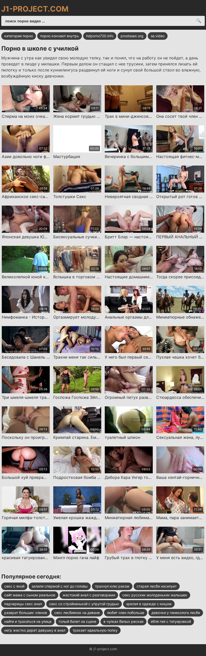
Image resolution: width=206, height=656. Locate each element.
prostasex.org (132, 36)
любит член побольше (125, 612)
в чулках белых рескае (123, 621)
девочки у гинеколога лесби (175, 612)
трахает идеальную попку (95, 630)
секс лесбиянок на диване (77, 612)
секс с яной (14, 586)
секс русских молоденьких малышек (154, 595)
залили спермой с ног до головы (60, 586)
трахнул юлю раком (112, 586)
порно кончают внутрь (59, 36)
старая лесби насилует (157, 586)
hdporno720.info (99, 36)
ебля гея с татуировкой (171, 621)
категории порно (18, 36)
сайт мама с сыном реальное (29, 595)
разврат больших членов (25, 612)
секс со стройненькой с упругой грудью (84, 604)
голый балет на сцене (77, 621)
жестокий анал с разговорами (89, 595)
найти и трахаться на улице (28, 621)
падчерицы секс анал (23, 604)
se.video (158, 36)
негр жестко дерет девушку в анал (34, 630)
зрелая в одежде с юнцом (149, 604)
